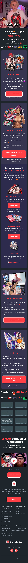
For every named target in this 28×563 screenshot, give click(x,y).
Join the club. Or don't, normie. (14, 154)
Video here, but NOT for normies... (14, 320)
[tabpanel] (14, 460)
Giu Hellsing (5, 519)
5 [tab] (18, 469)
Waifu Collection (6, 516)
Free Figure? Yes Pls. (14, 94)
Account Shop (5, 528)
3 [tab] (14, 469)
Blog (17, 511)
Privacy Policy (20, 531)
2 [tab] (12, 469)
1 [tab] (9, 469)
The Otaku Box (5, 509)
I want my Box (14, 475)
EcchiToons (4, 514)
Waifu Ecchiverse (21, 514)
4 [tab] (16, 469)
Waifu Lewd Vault (21, 509)
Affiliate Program (6, 533)
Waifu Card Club (6, 511)
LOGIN (14, 499)
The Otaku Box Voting (8, 531)
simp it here (14, 205)
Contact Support (6, 535)
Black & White (5, 521)
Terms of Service (21, 528)
